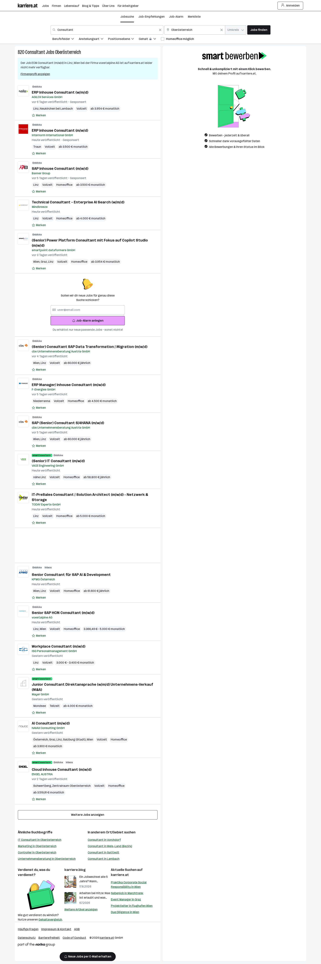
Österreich (41, 739)
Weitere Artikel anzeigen (81, 909)
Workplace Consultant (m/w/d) (58, 646)
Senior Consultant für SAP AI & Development (71, 574)
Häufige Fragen (28, 929)
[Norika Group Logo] (36, 945)
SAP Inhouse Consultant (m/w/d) (60, 168)
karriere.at (120, 875)
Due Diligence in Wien (125, 912)
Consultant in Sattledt (103, 852)
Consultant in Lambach (103, 859)
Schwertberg (42, 786)
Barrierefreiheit (49, 937)
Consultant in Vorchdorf (104, 840)
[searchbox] (88, 310)
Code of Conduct (74, 937)
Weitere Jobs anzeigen (87, 814)
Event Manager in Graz (126, 899)
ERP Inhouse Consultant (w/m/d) (60, 92)
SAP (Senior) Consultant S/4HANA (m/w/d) (68, 423)
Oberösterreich (68, 52)
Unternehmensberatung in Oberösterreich (47, 859)
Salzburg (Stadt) (75, 739)
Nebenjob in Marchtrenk (127, 893)
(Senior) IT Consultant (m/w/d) (58, 461)
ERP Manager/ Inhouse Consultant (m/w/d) (69, 385)
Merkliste (194, 16)
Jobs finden (258, 30)
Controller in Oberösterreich (37, 852)
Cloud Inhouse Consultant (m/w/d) (61, 769)
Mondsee (39, 706)
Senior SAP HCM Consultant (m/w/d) (63, 612)
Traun (37, 146)
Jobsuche (127, 16)
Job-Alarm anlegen (89, 320)
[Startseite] (30, 5)
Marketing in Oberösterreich (37, 846)
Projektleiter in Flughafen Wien (132, 906)
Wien (37, 261)
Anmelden (293, 5)
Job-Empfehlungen (151, 16)
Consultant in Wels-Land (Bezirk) (110, 846)
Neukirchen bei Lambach (56, 108)
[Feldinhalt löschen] (160, 30)
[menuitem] (65, 39)
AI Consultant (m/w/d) (51, 723)
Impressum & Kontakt (56, 929)
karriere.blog (75, 870)
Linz (36, 108)
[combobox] (107, 30)
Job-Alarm (176, 16)
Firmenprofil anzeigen (35, 74)
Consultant (35, 52)
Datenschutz (27, 937)
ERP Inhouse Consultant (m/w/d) (60, 130)
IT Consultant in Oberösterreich (39, 840)
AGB (77, 929)
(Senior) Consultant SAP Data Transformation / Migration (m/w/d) (89, 346)
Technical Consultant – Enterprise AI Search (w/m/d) (78, 202)
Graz (44, 261)
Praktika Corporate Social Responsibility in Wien (129, 885)
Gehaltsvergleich (50, 919)
